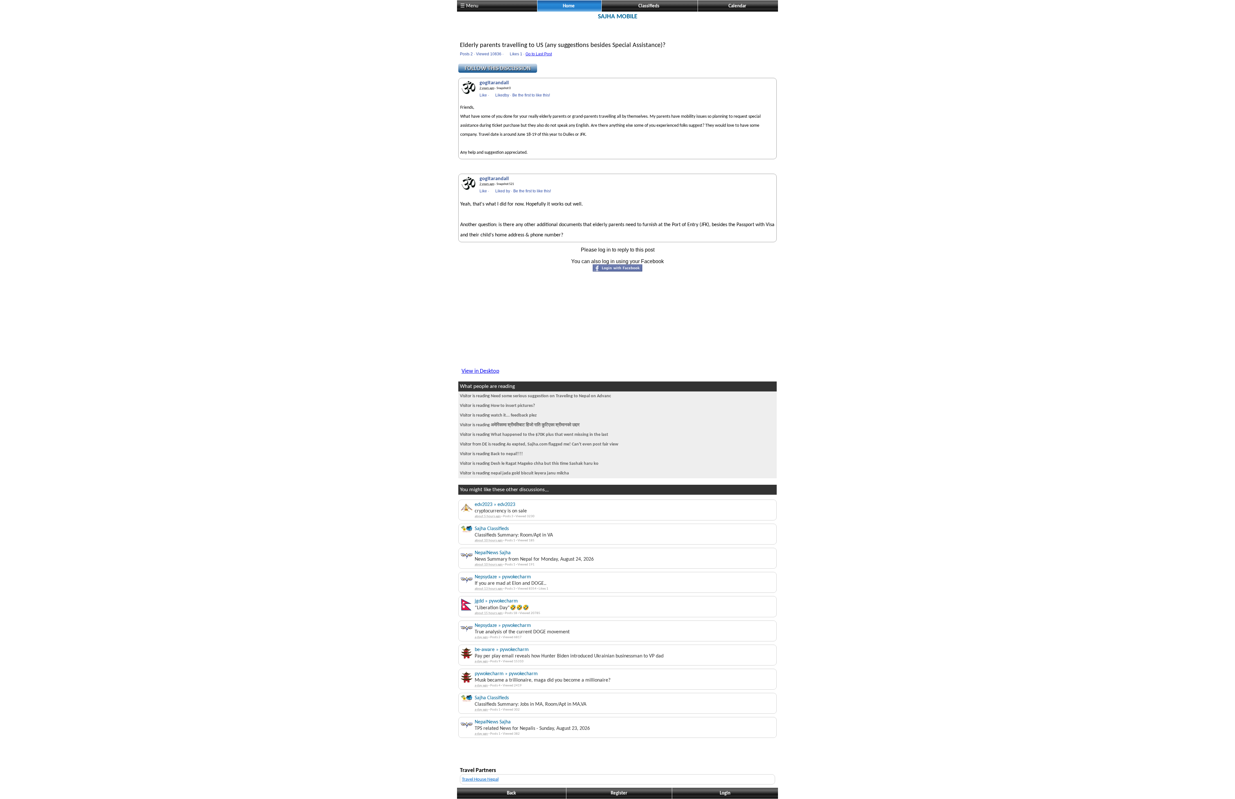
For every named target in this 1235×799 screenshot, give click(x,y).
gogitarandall (494, 83)
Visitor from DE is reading (539, 444)
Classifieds (648, 6)
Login (725, 793)
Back (511, 793)
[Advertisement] (617, 34)
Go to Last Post (539, 54)
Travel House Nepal (480, 779)
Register (619, 793)
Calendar (737, 6)
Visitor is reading (535, 396)
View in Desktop (480, 371)
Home (569, 6)
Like (483, 95)
